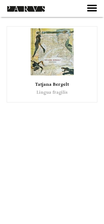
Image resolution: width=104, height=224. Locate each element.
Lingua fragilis (52, 92)
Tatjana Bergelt (52, 84)
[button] (92, 8)
